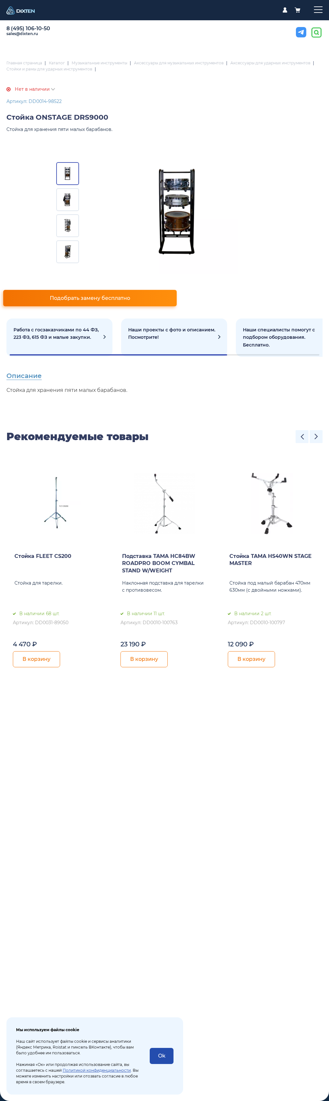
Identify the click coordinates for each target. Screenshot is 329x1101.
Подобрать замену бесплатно (90, 298)
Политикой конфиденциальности (97, 1070)
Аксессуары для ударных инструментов (270, 62)
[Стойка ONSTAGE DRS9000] (177, 213)
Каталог (57, 62)
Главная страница (24, 62)
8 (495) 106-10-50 (28, 28)
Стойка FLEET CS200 (42, 556)
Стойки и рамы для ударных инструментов (49, 69)
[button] (302, 436)
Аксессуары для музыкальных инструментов (179, 62)
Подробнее (59, 338)
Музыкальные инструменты (99, 62)
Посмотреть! (174, 338)
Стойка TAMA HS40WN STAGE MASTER (270, 560)
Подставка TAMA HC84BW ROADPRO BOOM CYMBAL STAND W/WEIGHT (158, 563)
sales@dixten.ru (22, 33)
